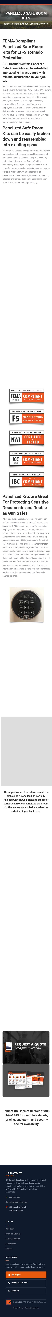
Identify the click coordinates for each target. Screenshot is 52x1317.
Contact (9, 1249)
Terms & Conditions (32, 1308)
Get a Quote (16, 1275)
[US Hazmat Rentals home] (8, 1302)
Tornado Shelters (13, 1239)
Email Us (15, 1291)
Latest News (11, 1244)
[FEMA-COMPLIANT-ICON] (26, 395)
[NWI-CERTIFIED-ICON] (26, 437)
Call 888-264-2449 (19, 1283)
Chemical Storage (13, 1234)
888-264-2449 (14, 1198)
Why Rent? (10, 1229)
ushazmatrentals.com (18, 1202)
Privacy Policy (18, 1308)
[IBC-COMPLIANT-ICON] (26, 479)
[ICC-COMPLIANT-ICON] (26, 458)
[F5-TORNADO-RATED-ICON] (26, 416)
